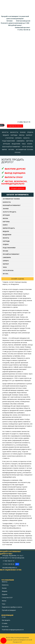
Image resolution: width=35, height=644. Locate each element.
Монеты (6, 238)
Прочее (5, 251)
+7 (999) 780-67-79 (23, 122)
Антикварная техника (11, 199)
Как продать (6, 620)
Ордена (6, 244)
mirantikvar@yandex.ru (9, 567)
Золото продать (9, 212)
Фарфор (6, 264)
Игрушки (6, 215)
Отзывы (4, 623)
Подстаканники (9, 248)
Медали (6, 231)
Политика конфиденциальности (13, 630)
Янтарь (5, 274)
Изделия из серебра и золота (12, 607)
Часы (5, 267)
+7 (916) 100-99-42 (23, 30)
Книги (5, 225)
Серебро (6, 261)
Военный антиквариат (12, 205)
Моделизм (7, 235)
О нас (4, 617)
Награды (6, 241)
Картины (6, 221)
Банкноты (7, 202)
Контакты (5, 626)
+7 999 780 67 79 (9, 561)
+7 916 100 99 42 (11, 564)
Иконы (5, 218)
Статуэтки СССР (7, 597)
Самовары (7, 257)
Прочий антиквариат (11, 254)
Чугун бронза (8, 270)
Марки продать (9, 228)
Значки (5, 208)
